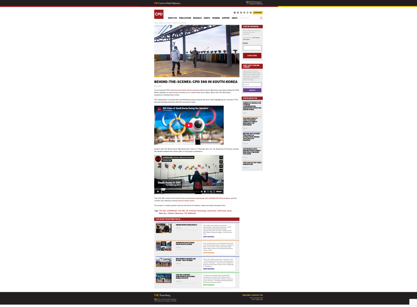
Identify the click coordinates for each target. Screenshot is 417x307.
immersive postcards (178, 90)
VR (187, 211)
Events (207, 18)
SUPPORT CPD (257, 295)
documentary (195, 90)
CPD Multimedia (190, 213)
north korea (221, 211)
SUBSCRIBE (257, 12)
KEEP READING (208, 237)
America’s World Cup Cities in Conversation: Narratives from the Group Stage (252, 106)
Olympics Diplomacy (175, 213)
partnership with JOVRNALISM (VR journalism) (213, 198)
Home (156, 23)
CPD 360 (162, 211)
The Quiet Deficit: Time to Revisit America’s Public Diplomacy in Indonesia (250, 122)
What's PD (172, 18)
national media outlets (186, 201)
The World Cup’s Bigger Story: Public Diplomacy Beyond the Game (252, 151)
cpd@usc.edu (259, 299)
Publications (185, 18)
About (235, 18)
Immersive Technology (197, 211)
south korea (211, 211)
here (223, 205)
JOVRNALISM (172, 211)
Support (226, 18)
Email (245, 43)
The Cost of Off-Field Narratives (252, 163)
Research (197, 18)
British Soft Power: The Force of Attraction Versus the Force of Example (251, 137)
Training (216, 18)
